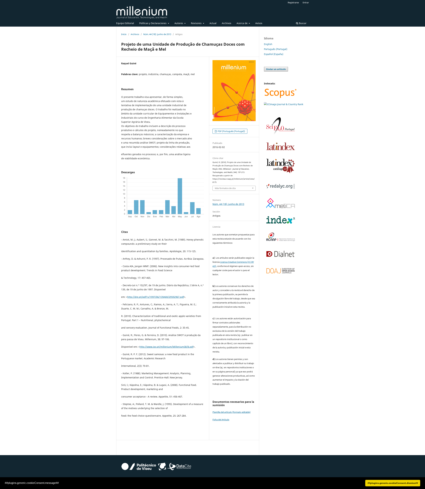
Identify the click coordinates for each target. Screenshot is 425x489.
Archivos (226, 23)
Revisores (196, 23)
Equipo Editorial (125, 23)
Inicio (124, 34)
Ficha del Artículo (220, 419)
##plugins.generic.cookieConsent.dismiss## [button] (393, 483)
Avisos (258, 23)
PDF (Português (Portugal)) (231, 131)
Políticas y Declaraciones (153, 23)
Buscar (302, 23)
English (268, 44)
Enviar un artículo (276, 69)
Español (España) (273, 54)
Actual (213, 23)
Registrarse (293, 2)
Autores (179, 23)
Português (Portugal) (275, 49)
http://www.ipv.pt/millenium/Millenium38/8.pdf (166, 346)
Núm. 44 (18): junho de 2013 (157, 34)
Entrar (306, 2)
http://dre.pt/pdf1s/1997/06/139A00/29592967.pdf (155, 296)
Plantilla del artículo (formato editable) (231, 412)
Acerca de (242, 23)
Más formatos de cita (225, 188)
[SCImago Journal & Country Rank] (283, 104)
